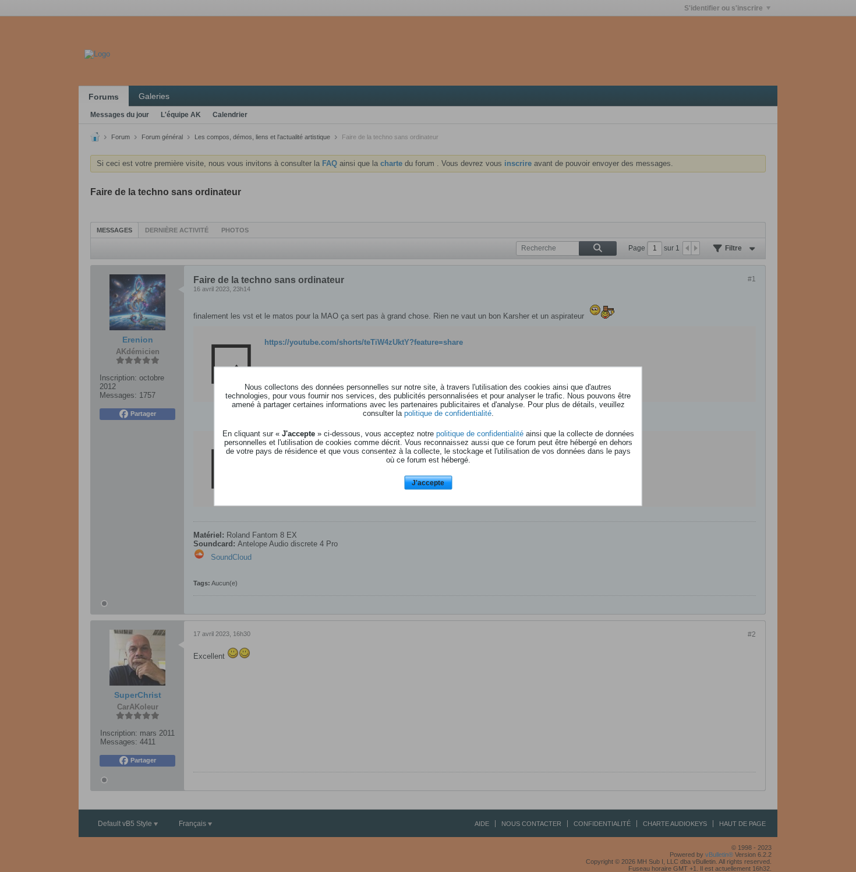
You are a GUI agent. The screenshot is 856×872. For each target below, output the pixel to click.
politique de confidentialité (447, 413)
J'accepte (428, 483)
